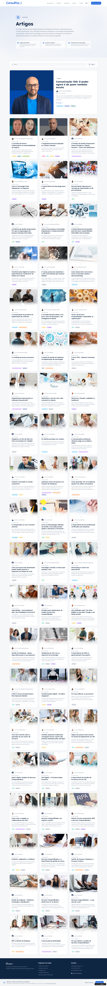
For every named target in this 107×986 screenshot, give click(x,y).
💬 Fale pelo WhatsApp (76, 973)
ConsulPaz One (41, 970)
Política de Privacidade (51, 983)
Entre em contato (96, 3)
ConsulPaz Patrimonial (43, 972)
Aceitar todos (99, 982)
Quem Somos (50, 3)
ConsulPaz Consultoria (43, 966)
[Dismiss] (105, 984)
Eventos (74, 3)
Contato (81, 3)
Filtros (92, 64)
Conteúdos (66, 3)
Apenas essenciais (89, 982)
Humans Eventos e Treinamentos (45, 974)
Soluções (58, 3)
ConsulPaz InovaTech (43, 968)
